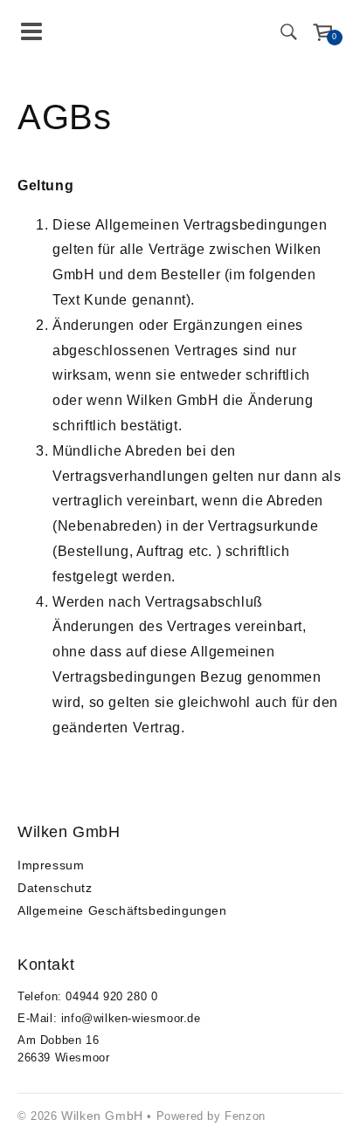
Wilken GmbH (102, 1116)
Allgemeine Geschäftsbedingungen (122, 910)
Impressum (50, 865)
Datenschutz (55, 888)
